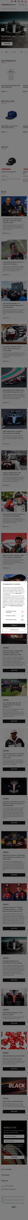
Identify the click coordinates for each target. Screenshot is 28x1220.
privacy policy (18, 593)
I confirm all (14, 625)
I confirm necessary (14, 629)
